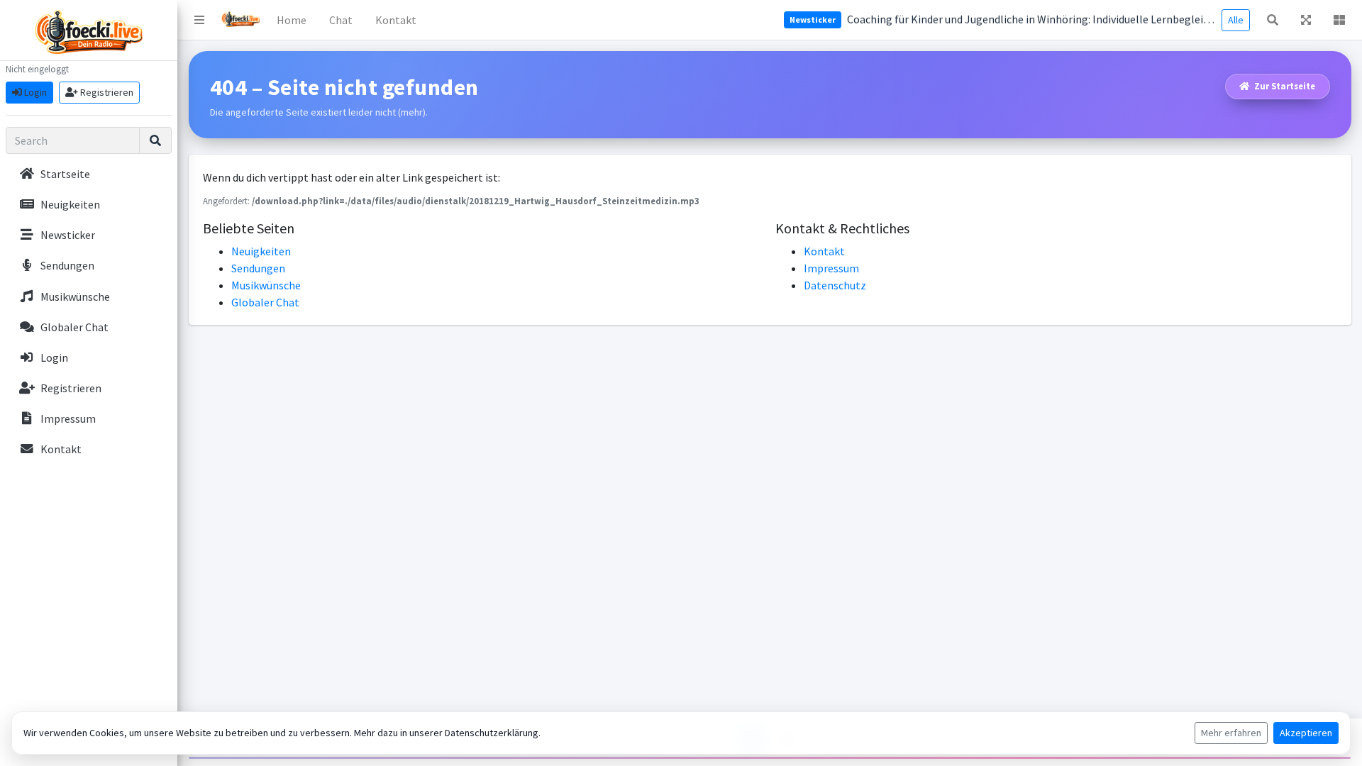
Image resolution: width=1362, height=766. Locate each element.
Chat (341, 20)
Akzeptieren (1306, 732)
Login (34, 92)
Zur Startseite (1283, 85)
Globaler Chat (265, 302)
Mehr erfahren (1231, 732)
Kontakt (395, 20)
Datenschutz (835, 285)
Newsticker (813, 19)
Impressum (831, 268)
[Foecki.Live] (240, 20)
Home (291, 20)
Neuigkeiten (261, 251)
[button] (199, 20)
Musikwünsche (266, 285)
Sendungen (258, 268)
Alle (1236, 19)
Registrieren (105, 92)
